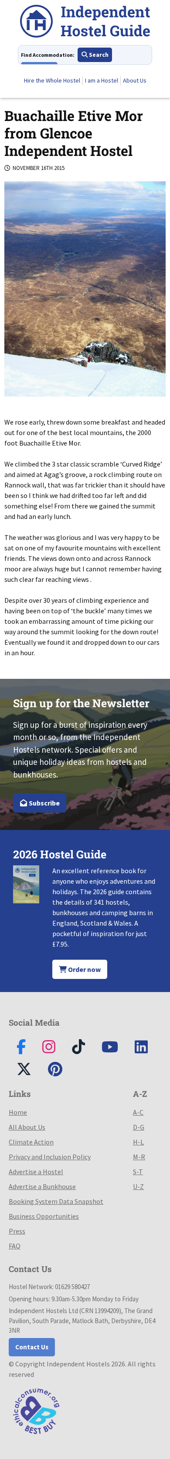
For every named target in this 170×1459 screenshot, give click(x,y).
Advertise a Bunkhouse (42, 1186)
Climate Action (31, 1141)
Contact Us (31, 1347)
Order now (84, 969)
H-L (138, 1141)
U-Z (138, 1186)
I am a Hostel (101, 80)
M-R (139, 1156)
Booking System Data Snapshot (56, 1201)
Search (98, 55)
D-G (138, 1127)
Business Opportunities (44, 1216)
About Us (134, 80)
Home (18, 1112)
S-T (138, 1171)
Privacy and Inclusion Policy (50, 1156)
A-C (138, 1112)
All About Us (27, 1127)
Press (17, 1231)
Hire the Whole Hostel (52, 80)
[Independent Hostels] (85, 22)
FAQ (14, 1245)
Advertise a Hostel (36, 1171)
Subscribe (43, 803)
